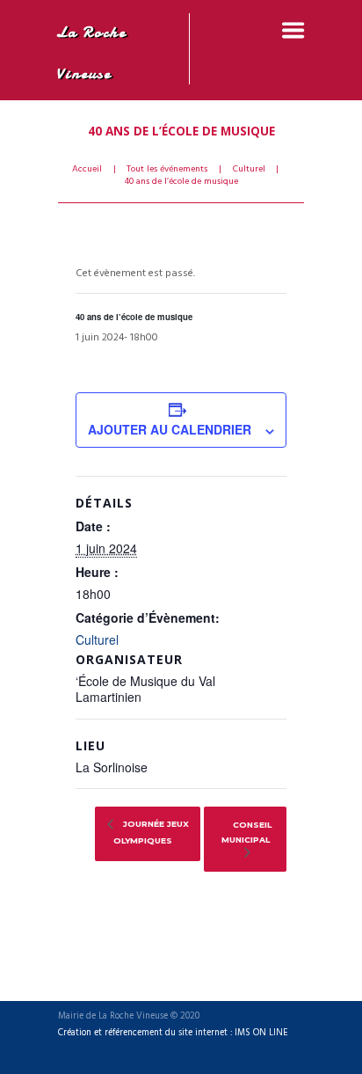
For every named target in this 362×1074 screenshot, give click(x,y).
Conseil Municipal (246, 832)
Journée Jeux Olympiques (151, 832)
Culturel (249, 170)
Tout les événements (167, 170)
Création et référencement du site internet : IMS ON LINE (173, 1033)
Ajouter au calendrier (169, 429)
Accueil (87, 170)
